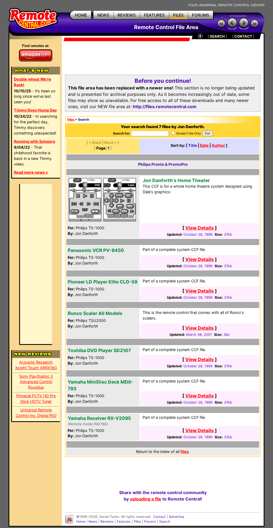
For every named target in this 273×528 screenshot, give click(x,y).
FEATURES (154, 15)
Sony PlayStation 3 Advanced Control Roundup (36, 382)
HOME (81, 15)
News (93, 521)
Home (80, 521)
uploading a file (145, 499)
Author (218, 145)
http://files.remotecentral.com (164, 106)
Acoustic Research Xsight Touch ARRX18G (36, 365)
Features (124, 521)
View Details (199, 228)
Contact (159, 517)
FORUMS (200, 15)
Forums (150, 521)
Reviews (107, 521)
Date (204, 145)
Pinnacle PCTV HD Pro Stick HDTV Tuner (36, 398)
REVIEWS (127, 15)
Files (70, 119)
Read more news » (31, 172)
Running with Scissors (34, 141)
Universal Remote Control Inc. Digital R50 (36, 413)
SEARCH (217, 36)
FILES (178, 15)
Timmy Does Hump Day (35, 110)
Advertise (176, 517)
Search (164, 521)
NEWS (103, 15)
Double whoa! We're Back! (32, 82)
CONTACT (243, 36)
